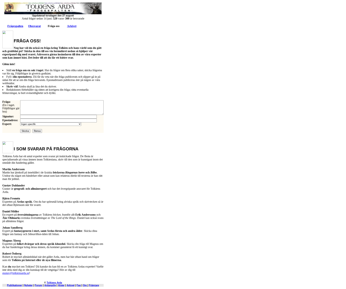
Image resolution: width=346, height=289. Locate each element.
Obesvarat (34, 26)
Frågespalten (15, 26)
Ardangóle (50, 285)
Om (85, 285)
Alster (61, 285)
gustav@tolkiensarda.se (15, 273)
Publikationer (14, 285)
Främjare (94, 285)
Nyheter (28, 285)
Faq (79, 285)
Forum (38, 285)
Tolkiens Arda (54, 282)
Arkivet (71, 26)
